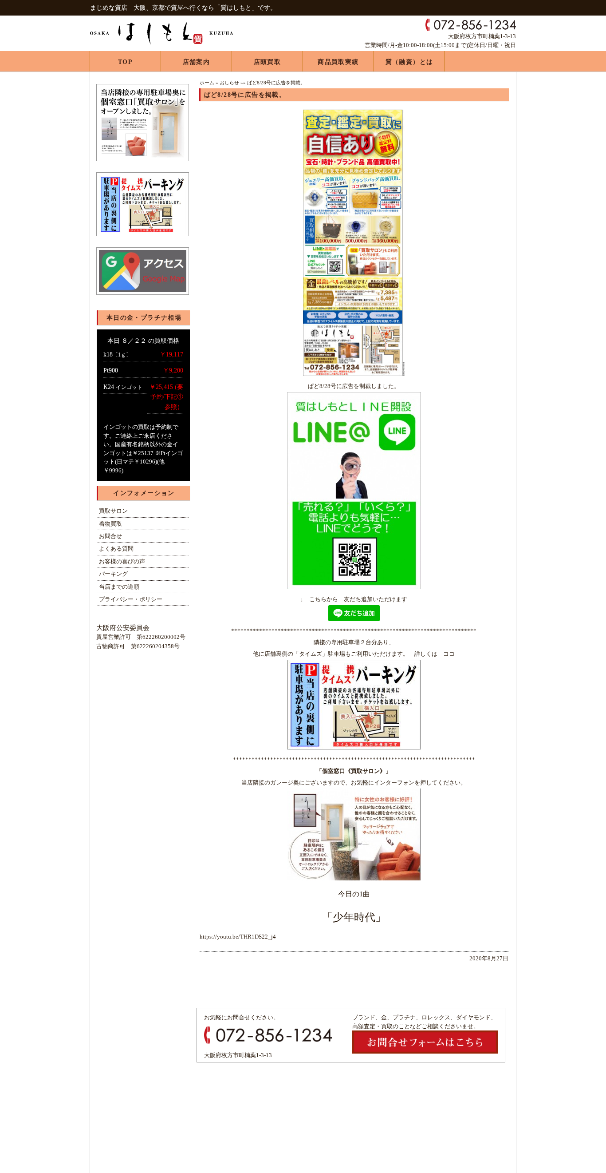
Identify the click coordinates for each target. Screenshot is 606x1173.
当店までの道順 (119, 586)
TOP (125, 62)
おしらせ (229, 82)
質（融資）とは (409, 62)
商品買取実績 (338, 62)
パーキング (113, 574)
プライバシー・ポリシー (130, 599)
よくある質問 (116, 548)
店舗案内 (196, 62)
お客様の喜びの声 (122, 561)
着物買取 (110, 523)
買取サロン (113, 510)
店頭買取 (267, 62)
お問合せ (110, 536)
